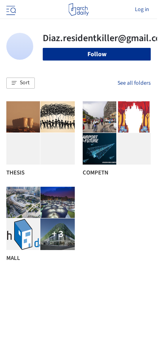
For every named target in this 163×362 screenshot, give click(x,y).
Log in (142, 9)
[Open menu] (10, 9)
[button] (20, 83)
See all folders (134, 83)
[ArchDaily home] (78, 9)
